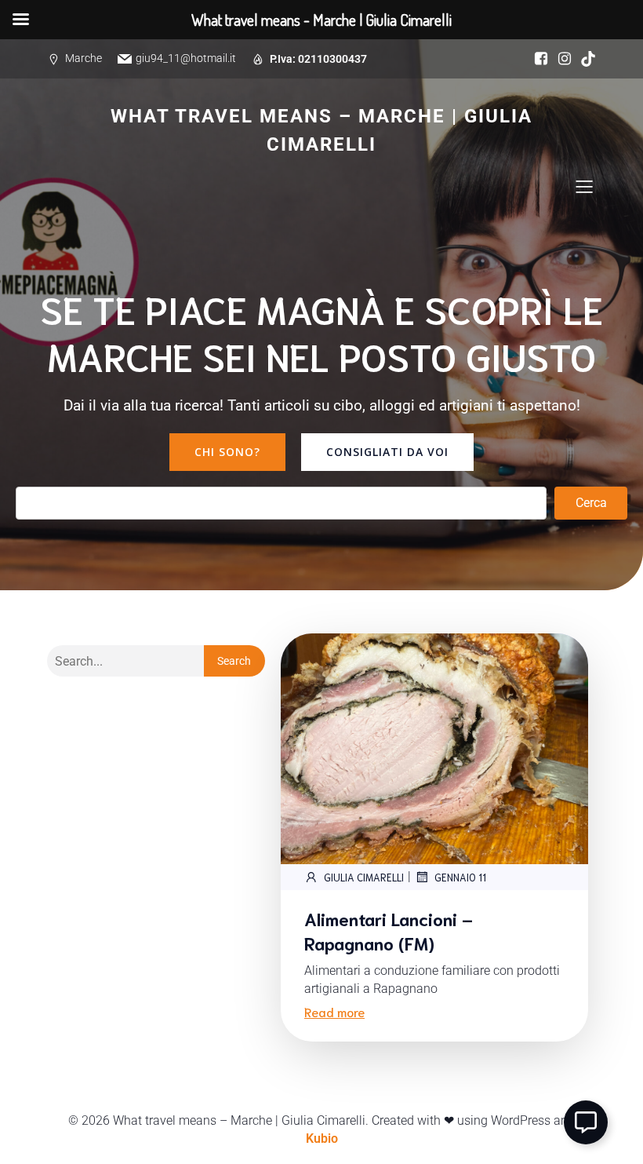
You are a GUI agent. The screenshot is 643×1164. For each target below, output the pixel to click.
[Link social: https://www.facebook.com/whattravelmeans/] (537, 59)
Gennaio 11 (460, 877)
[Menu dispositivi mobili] (584, 186)
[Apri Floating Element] (586, 1122)
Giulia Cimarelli (364, 877)
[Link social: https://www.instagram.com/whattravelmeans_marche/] (560, 59)
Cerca (591, 502)
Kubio (322, 1138)
